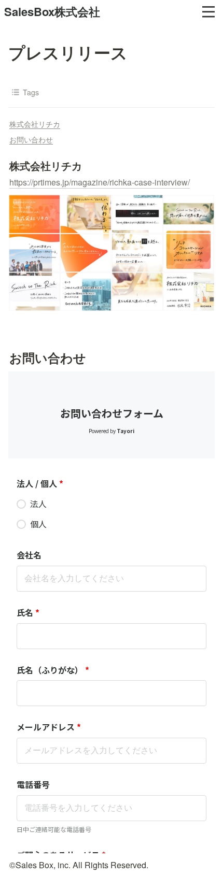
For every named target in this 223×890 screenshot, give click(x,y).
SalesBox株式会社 (52, 11)
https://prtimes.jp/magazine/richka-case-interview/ (99, 182)
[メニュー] (208, 12)
